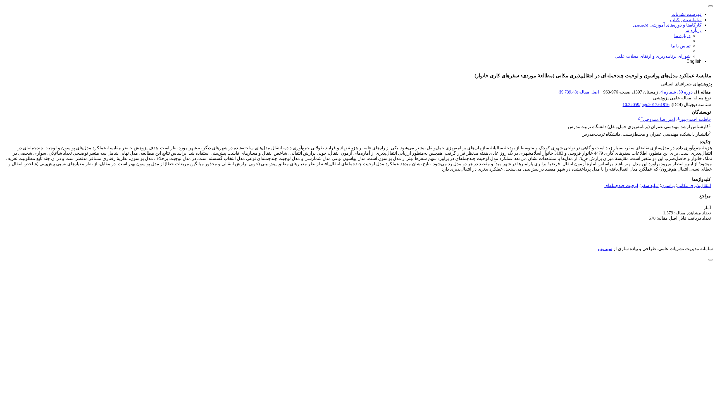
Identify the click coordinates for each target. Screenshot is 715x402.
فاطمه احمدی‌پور (695, 119)
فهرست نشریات (686, 14)
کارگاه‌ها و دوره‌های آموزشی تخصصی (667, 25)
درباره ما (693, 30)
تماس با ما (680, 46)
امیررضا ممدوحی (658, 119)
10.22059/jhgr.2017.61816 (646, 104)
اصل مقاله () (579, 92)
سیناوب (605, 248)
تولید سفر (650, 185)
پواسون (668, 185)
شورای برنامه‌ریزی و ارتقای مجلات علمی (652, 56)
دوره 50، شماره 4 (677, 92)
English (694, 61)
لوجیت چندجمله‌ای (621, 185)
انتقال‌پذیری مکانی (694, 185)
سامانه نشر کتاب (686, 19)
